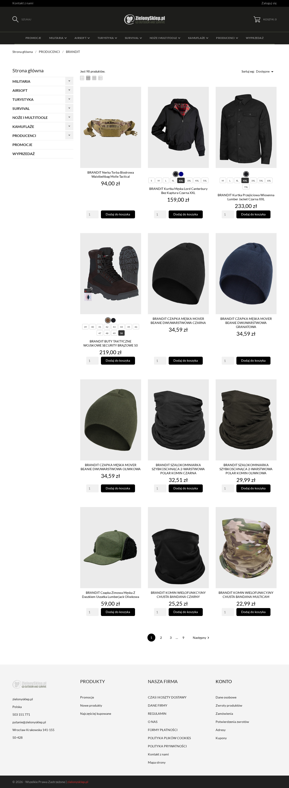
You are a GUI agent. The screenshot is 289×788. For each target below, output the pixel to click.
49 (114, 333)
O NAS (152, 722)
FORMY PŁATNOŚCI (162, 730)
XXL (181, 180)
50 (121, 333)
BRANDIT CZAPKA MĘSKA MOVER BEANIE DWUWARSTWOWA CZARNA (178, 321)
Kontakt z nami (22, 3)
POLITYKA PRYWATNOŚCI (167, 746)
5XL (205, 180)
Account (227, 681)
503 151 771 (21, 714)
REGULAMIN (157, 713)
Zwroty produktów (229, 705)
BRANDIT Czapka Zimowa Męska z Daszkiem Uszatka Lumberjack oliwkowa (110, 595)
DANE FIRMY (157, 705)
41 (99, 327)
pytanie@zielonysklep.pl (29, 722)
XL (173, 180)
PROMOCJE (22, 144)
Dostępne (265, 71)
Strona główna (28, 70)
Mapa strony (156, 762)
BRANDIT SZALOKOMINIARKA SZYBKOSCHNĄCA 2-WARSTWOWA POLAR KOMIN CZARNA (178, 469)
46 (136, 327)
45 (128, 327)
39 (85, 327)
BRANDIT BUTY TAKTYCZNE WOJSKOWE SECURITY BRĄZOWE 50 (110, 343)
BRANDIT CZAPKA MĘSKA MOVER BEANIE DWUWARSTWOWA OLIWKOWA (111, 467)
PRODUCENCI (24, 135)
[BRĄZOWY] (107, 320)
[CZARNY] (175, 174)
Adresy (221, 730)
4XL (197, 180)
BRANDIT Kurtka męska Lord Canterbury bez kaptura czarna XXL (178, 191)
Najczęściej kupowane (95, 713)
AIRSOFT (20, 90)
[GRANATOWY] (181, 174)
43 (114, 327)
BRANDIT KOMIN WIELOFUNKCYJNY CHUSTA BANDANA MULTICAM (246, 595)
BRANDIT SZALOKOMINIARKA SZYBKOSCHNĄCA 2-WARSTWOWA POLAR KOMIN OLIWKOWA (246, 469)
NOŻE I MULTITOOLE (30, 117)
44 (121, 327)
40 (92, 327)
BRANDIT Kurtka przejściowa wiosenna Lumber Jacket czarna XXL (246, 197)
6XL (269, 180)
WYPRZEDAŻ (23, 153)
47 (99, 333)
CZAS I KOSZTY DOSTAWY (167, 697)
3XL (189, 180)
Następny (201, 637)
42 (107, 327)
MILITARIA (21, 81)
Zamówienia (224, 713)
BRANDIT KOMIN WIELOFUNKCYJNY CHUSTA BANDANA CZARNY (178, 595)
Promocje (87, 697)
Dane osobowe (226, 697)
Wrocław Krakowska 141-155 (33, 730)
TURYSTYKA (22, 99)
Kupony (221, 738)
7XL (246, 187)
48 (107, 333)
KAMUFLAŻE (23, 126)
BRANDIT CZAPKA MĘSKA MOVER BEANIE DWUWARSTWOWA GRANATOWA (246, 323)
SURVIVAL (21, 108)
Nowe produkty (91, 705)
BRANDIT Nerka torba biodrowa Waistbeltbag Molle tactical (110, 174)
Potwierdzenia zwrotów (232, 722)
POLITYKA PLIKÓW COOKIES (169, 738)
